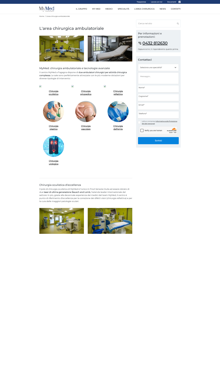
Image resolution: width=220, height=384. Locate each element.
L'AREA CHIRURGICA (144, 9)
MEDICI (109, 9)
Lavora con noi (156, 2)
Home (41, 16)
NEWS (163, 9)
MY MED (96, 9)
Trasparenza (141, 2)
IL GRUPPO (81, 9)
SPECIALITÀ (123, 9)
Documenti (171, 2)
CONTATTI (176, 9)
